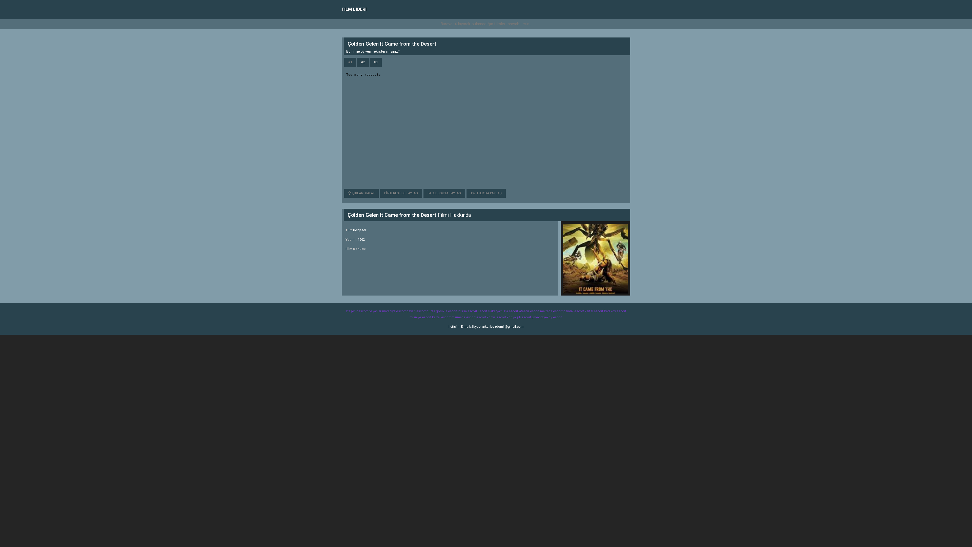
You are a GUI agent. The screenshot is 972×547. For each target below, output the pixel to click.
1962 (361, 239)
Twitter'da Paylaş (486, 193)
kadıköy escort (615, 311)
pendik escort (573, 311)
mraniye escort (420, 317)
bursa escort (467, 311)
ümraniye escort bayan (399, 311)
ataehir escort (529, 311)
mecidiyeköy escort (547, 317)
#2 (363, 62)
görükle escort (446, 311)
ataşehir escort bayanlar (363, 311)
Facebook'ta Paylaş (444, 193)
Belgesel (359, 230)
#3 (375, 62)
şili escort (524, 317)
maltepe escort (551, 311)
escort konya (486, 317)
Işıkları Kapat (363, 193)
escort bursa (425, 311)
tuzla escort (509, 311)
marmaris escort (464, 317)
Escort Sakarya (489, 311)
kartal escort (594, 311)
